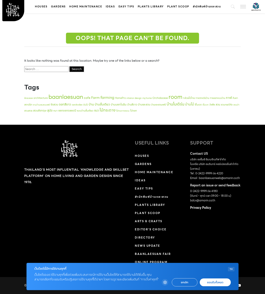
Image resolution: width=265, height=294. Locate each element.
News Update (147, 246)
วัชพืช (212, 104)
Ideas (110, 6)
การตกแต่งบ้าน (202, 98)
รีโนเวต (198, 105)
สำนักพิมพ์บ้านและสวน (207, 6)
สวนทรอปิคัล (227, 104)
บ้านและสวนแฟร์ (158, 104)
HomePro (120, 98)
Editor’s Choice (151, 229)
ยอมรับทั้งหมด (215, 282)
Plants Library (151, 6)
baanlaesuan (65, 96)
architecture (41, 98)
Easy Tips (126, 6)
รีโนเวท (206, 104)
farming (107, 97)
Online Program (151, 262)
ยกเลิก (184, 282)
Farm (95, 97)
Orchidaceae (160, 98)
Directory (145, 237)
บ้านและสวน (144, 105)
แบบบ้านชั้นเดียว (85, 111)
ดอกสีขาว (65, 104)
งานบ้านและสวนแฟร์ (41, 104)
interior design (134, 98)
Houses (41, 6)
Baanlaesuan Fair (153, 254)
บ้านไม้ (189, 104)
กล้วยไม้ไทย (189, 98)
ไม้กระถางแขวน (122, 110)
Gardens (58, 6)
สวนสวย (28, 110)
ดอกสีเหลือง (77, 104)
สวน (218, 105)
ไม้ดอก (133, 110)
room (175, 97)
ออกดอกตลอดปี (67, 110)
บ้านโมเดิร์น (175, 104)
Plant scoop (178, 6)
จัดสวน (54, 105)
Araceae (28, 98)
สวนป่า (236, 104)
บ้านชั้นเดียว (102, 104)
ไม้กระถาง (107, 110)
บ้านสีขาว (132, 105)
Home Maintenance (85, 6)
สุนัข (50, 110)
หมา (55, 111)
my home (147, 98)
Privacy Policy (200, 207)
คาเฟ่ (229, 97)
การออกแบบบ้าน (217, 98)
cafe (87, 97)
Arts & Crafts (148, 221)
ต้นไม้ (85, 104)
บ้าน (91, 104)
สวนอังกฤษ (39, 110)
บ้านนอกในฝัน (118, 104)
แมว (96, 110)
